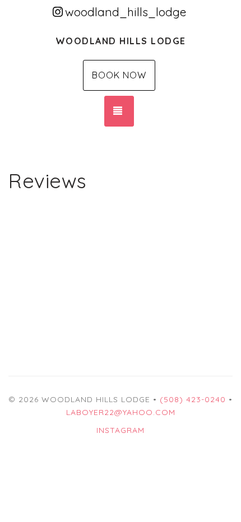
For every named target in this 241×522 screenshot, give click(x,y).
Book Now (119, 75)
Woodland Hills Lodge (120, 40)
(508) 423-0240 (193, 399)
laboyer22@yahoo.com (120, 412)
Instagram (120, 430)
